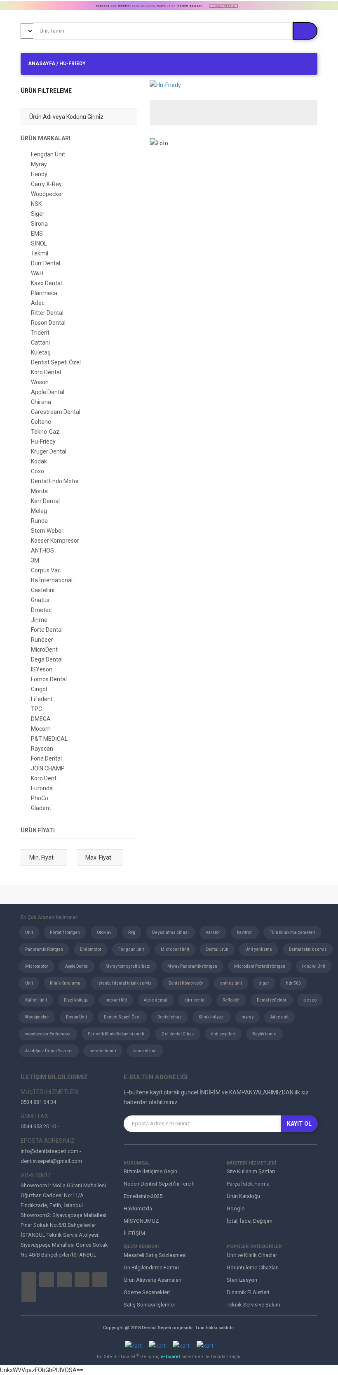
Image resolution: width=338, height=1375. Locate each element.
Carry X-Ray (46, 184)
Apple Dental (47, 392)
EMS (37, 233)
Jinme (39, 620)
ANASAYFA (41, 63)
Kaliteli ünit (36, 1000)
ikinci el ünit (145, 1051)
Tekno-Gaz (45, 431)
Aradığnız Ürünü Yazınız (49, 1051)
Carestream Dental (55, 412)
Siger (38, 213)
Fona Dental (46, 758)
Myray (39, 164)
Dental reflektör (271, 1000)
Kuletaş (40, 352)
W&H (37, 273)
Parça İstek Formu (248, 1184)
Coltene (41, 421)
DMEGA (41, 719)
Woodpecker (47, 194)
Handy (39, 174)
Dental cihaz (169, 1017)
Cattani (40, 342)
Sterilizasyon (242, 1280)
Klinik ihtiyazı (212, 1017)
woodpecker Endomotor (48, 1034)
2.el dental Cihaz (177, 1034)
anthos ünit (231, 983)
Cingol (39, 689)
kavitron (245, 932)
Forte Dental (47, 629)
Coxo (37, 471)
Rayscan (42, 748)
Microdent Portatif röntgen (259, 966)
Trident (40, 332)
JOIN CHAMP (48, 768)
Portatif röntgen (65, 932)
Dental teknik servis (308, 949)
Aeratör (213, 932)
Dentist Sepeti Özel (56, 362)
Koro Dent (43, 778)
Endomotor (90, 949)
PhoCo (39, 798)
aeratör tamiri (102, 1051)
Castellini (42, 590)
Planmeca (44, 293)
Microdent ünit (175, 949)
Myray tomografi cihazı (128, 966)
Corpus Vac (46, 570)
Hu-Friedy (43, 441)
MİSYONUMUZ (141, 1221)
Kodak (39, 461)
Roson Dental (48, 322)
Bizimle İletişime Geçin (150, 1171)
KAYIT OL (299, 1123)
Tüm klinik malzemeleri (292, 932)
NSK (36, 204)
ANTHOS (42, 550)
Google (235, 1208)
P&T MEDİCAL (49, 738)
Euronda (42, 788)
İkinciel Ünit (313, 966)
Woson (40, 382)
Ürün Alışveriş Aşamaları (152, 1280)
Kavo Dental (46, 283)
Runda (39, 520)
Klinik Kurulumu (65, 983)
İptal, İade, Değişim (249, 1221)
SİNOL (39, 243)
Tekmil (39, 253)
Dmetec (41, 610)
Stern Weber (47, 530)
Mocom (41, 728)
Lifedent (42, 699)
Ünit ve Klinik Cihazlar (252, 1255)
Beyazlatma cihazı (170, 932)
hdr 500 (293, 983)
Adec (38, 303)
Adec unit (279, 1017)
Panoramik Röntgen (44, 949)
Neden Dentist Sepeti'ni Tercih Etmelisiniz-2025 (159, 1190)
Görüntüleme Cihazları (253, 1267)
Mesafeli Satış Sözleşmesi (155, 1255)
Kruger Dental (48, 451)
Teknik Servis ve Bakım (253, 1305)
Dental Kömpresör (186, 983)
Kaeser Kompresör (55, 540)
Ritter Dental (47, 312)
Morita (39, 491)
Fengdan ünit (131, 949)
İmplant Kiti (116, 1000)
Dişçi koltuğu (76, 1000)
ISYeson (41, 669)
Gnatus (40, 600)
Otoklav (104, 932)
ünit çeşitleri (223, 1034)
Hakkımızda (138, 1208)
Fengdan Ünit (48, 154)
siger (264, 983)
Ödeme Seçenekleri (147, 1292)
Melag (39, 511)
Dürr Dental (45, 263)
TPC (36, 709)
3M (35, 560)
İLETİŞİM (134, 1233)
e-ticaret (171, 1356)
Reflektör (231, 1000)
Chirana (41, 402)
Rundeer (42, 639)
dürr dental (195, 1000)
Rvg (131, 932)
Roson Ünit (76, 1017)
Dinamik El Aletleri (248, 1292)
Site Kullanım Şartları (251, 1171)
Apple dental (155, 1000)
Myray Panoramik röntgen (192, 966)
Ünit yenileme (258, 949)
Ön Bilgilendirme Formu (151, 1267)
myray (248, 1017)
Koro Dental (46, 372)
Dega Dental (47, 659)
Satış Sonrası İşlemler (149, 1305)
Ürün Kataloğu (243, 1196)
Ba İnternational (52, 580)
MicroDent (44, 649)
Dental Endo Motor (55, 481)
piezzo (310, 1000)
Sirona (39, 223)
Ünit (29, 932)
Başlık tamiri (264, 1034)
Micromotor (36, 966)
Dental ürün (217, 949)
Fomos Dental (49, 679)
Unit (29, 983)
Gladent (41, 808)
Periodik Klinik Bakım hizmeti (116, 1034)
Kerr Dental (45, 501)
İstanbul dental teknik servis (124, 983)
